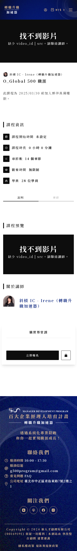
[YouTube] (24, 510)
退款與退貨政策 (47, 546)
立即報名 (32, 355)
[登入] (45, 9)
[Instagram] (53, 510)
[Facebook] (43, 510)
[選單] (70, 10)
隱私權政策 (26, 546)
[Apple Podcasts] (34, 510)
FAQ (21, 476)
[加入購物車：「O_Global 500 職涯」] (66, 355)
